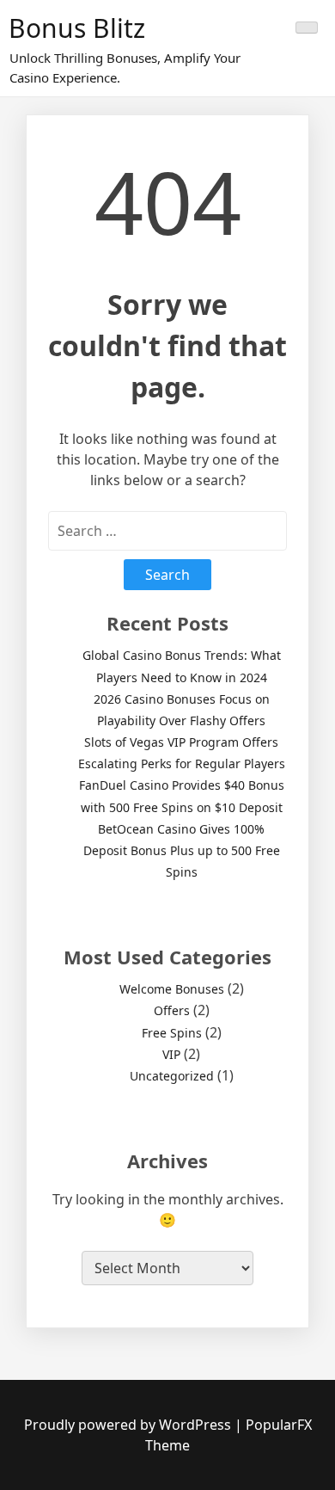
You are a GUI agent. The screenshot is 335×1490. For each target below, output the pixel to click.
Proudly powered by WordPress (129, 1424)
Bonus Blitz (77, 28)
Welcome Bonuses (171, 989)
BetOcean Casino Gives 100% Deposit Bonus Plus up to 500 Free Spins (181, 850)
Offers (172, 1010)
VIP (171, 1054)
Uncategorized (172, 1076)
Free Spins (172, 1033)
